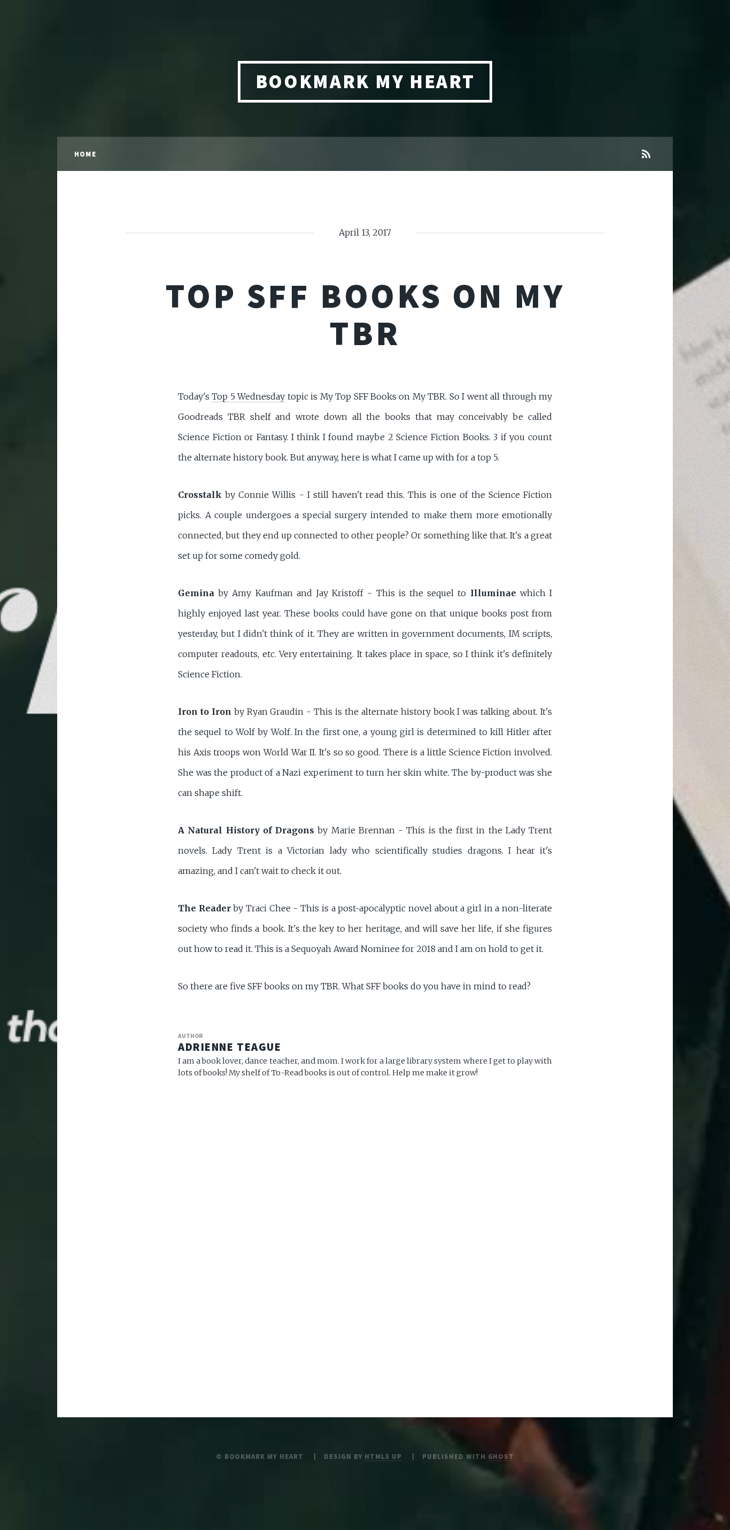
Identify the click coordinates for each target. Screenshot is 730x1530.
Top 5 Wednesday (248, 396)
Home (85, 154)
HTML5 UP (383, 1456)
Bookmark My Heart (365, 81)
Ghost (501, 1456)
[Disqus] (365, 1225)
